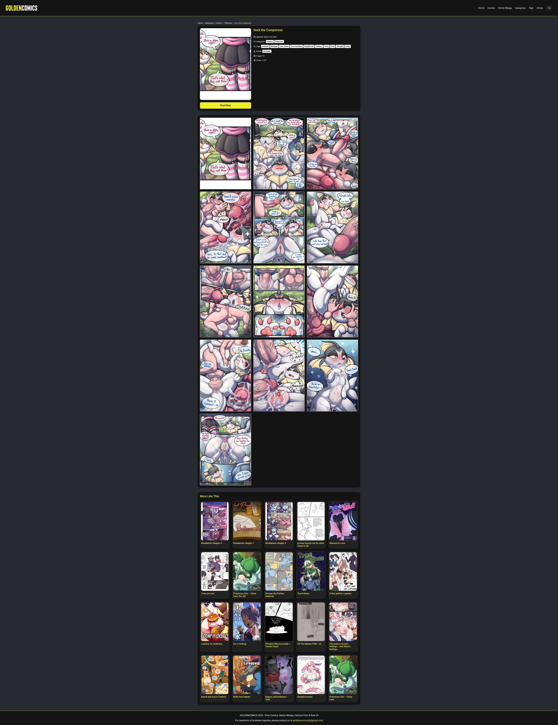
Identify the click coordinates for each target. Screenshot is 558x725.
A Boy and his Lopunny (340, 593)
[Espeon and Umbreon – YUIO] (279, 675)
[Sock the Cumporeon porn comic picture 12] (332, 375)
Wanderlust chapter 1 (243, 543)
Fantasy (319, 46)
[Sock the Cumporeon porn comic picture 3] (332, 153)
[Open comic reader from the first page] (225, 64)
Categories (520, 8)
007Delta (267, 51)
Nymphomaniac (305, 696)
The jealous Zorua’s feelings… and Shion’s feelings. (339, 647)
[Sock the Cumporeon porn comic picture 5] (279, 227)
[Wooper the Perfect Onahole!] (279, 571)
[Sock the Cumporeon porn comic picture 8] (279, 301)
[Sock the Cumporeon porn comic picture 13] (225, 449)
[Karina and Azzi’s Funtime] (215, 675)
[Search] (549, 8)
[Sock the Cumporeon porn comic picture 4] (225, 227)
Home (481, 8)
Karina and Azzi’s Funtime (213, 696)
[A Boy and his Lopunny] (343, 571)
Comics (491, 8)
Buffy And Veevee (241, 696)
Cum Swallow (296, 46)
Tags (531, 8)
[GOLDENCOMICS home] (21, 8)
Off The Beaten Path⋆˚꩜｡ (309, 644)
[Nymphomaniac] (311, 675)
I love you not (207, 593)
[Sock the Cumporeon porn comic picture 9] (332, 301)
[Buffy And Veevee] (247, 675)
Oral (332, 46)
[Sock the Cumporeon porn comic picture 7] (225, 301)
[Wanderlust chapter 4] (215, 521)
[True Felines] (311, 571)
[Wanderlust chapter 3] (279, 521)
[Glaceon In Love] (343, 521)
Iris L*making (239, 644)
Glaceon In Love (337, 543)
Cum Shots (284, 46)
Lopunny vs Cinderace (211, 644)
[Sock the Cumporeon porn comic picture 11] (279, 375)
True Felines (303, 593)
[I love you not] (215, 571)
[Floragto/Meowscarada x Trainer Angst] (279, 622)
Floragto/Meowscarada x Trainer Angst (277, 645)
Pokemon (228, 23)
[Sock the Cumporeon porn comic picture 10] (225, 375)
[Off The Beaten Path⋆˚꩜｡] (311, 622)
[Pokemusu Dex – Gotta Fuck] (343, 675)
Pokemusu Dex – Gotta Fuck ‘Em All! (244, 595)
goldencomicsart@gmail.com (308, 720)
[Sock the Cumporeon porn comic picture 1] (225, 153)
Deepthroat (308, 46)
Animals (265, 46)
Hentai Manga (505, 8)
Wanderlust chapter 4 (211, 543)
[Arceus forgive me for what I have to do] (311, 521)
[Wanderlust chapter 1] (247, 521)
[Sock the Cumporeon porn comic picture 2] (279, 153)
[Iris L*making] (247, 622)
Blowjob (274, 46)
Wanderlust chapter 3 (275, 543)
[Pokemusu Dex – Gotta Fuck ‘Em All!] (247, 571)
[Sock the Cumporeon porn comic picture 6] (332, 227)
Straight (340, 46)
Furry (326, 46)
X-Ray (347, 46)
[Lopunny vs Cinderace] (215, 622)
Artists (540, 8)
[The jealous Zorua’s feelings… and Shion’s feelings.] (343, 622)
